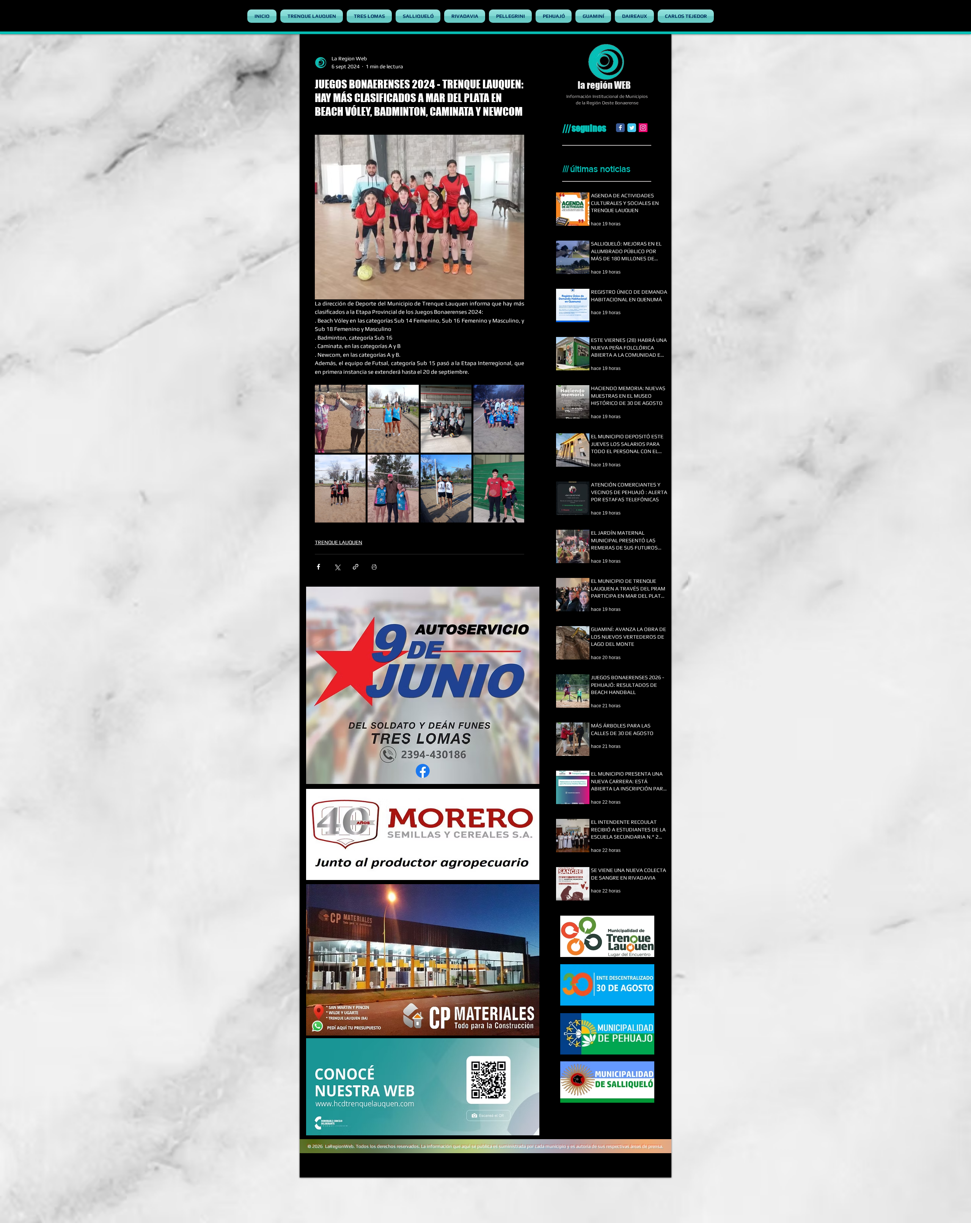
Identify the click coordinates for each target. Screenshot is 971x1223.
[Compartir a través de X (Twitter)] (337, 566)
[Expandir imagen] (340, 419)
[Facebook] (620, 127)
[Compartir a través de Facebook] (318, 566)
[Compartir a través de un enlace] (355, 566)
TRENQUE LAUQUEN (338, 542)
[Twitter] (631, 127)
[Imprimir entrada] (374, 566)
